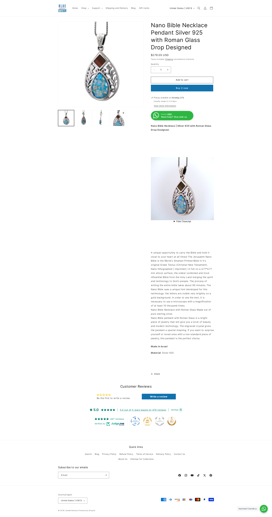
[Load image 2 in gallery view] (84, 118)
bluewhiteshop (72, 510)
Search (88, 454)
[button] (85, 8)
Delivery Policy (163, 454)
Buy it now (182, 88)
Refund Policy (126, 454)
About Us (123, 459)
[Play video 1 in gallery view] (118, 118)
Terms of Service (144, 454)
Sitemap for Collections (142, 459)
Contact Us (179, 454)
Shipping (169, 59)
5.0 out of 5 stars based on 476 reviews (143, 409)
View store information (165, 106)
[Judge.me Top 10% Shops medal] (171, 421)
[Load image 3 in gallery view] (101, 118)
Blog (97, 454)
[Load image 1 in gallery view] (66, 118)
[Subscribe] (106, 475)
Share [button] (157, 374)
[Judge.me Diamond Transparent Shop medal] (135, 421)
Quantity (155, 64)
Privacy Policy (109, 454)
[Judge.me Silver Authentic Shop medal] (159, 421)
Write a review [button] (158, 396)
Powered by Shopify (86, 510)
